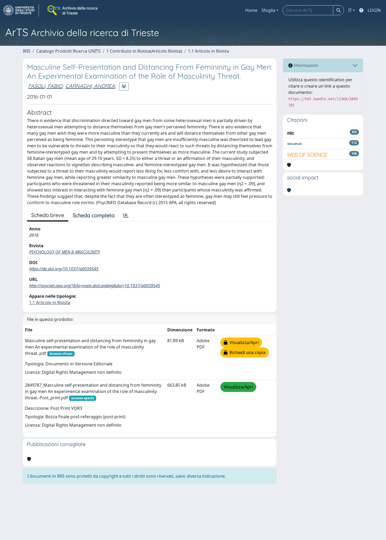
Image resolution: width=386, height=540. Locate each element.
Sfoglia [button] (268, 10)
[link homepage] (21, 10)
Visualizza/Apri (243, 342)
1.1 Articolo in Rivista (208, 51)
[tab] (126, 215)
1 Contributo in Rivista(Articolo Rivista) (144, 51)
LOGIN (374, 10)
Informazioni (305, 65)
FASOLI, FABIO (45, 86)
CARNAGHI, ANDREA (90, 86)
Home (251, 10)
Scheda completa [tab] (93, 215)
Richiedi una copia (246, 352)
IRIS (26, 51)
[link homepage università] (73, 10)
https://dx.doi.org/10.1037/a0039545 (63, 269)
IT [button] (350, 10)
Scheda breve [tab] (47, 215)
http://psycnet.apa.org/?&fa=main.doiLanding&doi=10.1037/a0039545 (94, 286)
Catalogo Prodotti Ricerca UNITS (68, 51)
